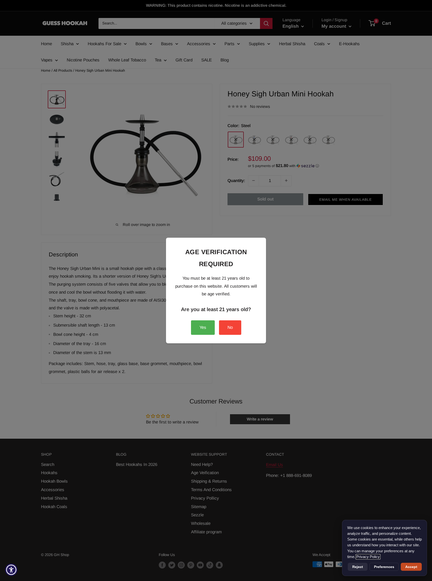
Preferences (384, 567)
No (230, 327)
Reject (357, 567)
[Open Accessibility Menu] (11, 570)
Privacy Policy (368, 557)
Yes (203, 327)
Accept (411, 567)
